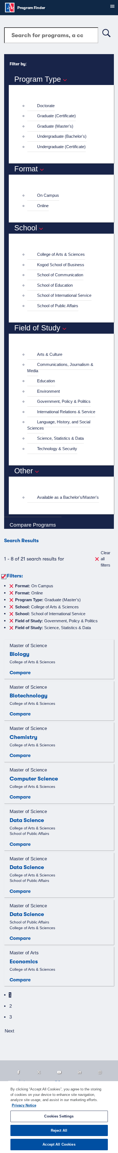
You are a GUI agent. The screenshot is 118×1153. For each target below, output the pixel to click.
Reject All (59, 1130)
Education (46, 381)
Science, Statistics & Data (60, 438)
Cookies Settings (59, 1116)
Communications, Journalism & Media (60, 367)
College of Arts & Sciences (61, 254)
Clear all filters (105, 558)
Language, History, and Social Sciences (58, 424)
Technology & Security (57, 448)
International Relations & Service (66, 411)
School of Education (55, 285)
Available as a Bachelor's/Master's (68, 497)
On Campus (48, 195)
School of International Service (64, 295)
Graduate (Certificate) (56, 115)
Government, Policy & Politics (64, 401)
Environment (48, 391)
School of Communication (60, 274)
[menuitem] (63, 106)
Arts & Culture (49, 354)
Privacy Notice (24, 1105)
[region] (59, 1117)
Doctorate (46, 105)
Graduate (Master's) (55, 126)
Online (43, 205)
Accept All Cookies (59, 1144)
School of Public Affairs (57, 305)
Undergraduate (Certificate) (61, 146)
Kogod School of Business (60, 264)
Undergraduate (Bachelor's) (61, 136)
